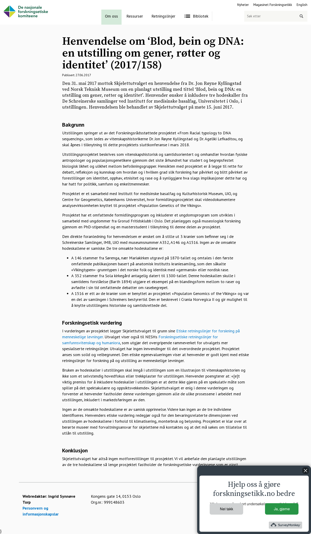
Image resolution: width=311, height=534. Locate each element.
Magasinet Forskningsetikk (272, 5)
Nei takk (226, 508)
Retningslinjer (163, 16)
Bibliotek (200, 16)
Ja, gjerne (282, 508)
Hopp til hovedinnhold (19, 2)
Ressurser (134, 16)
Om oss (111, 16)
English (302, 5)
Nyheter (243, 5)
